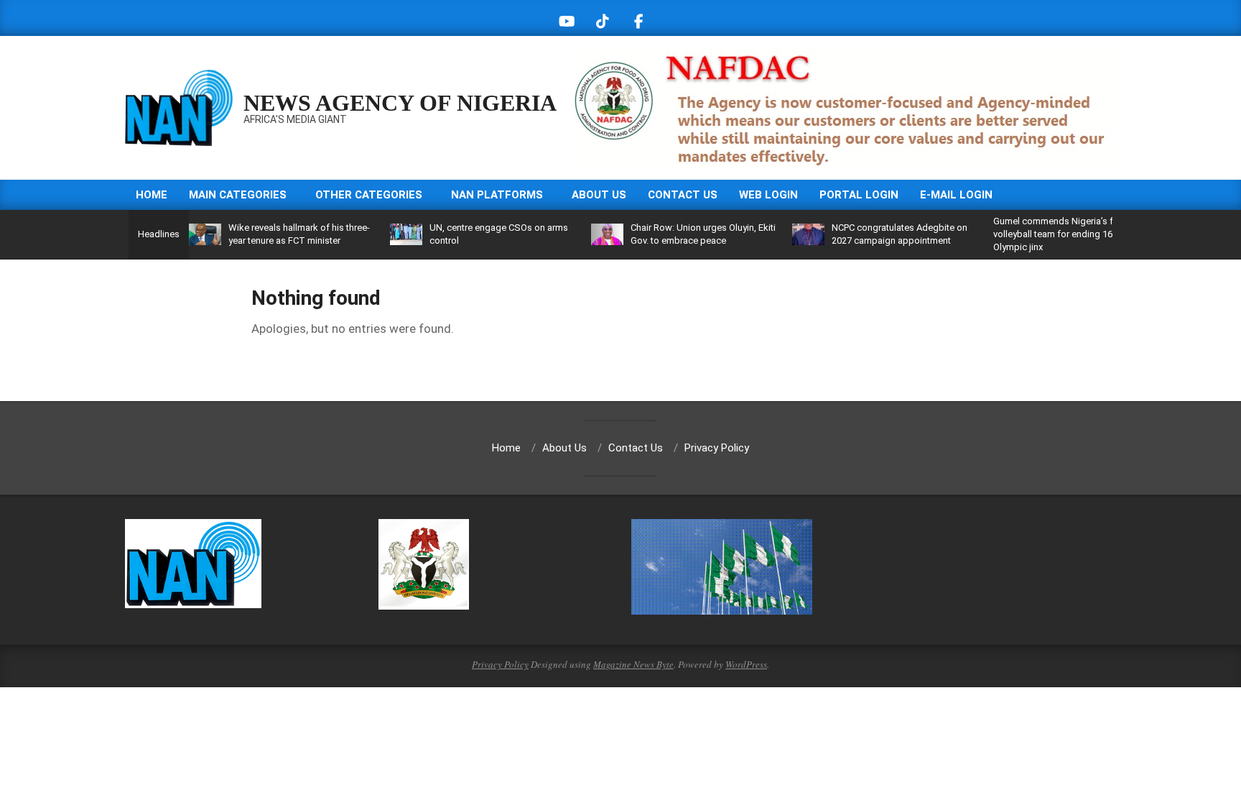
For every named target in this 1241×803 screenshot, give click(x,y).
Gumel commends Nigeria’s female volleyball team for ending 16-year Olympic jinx (1065, 234)
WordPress (746, 664)
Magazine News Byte (633, 664)
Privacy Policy (500, 664)
